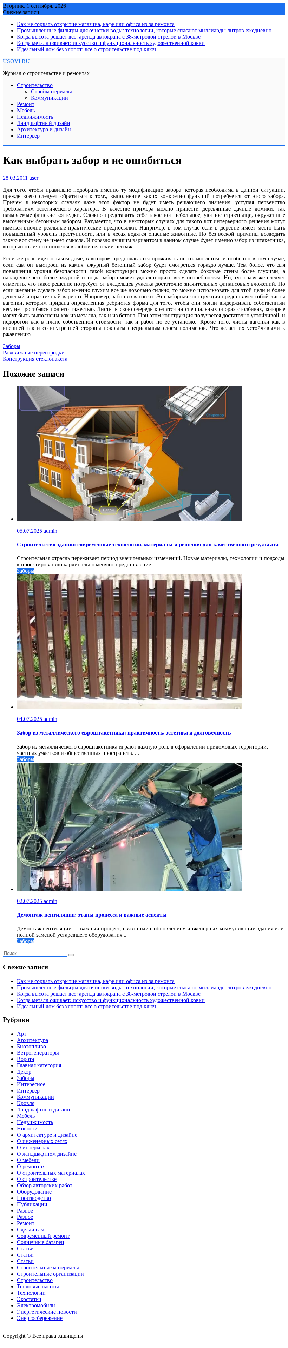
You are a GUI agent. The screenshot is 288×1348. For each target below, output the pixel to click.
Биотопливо (31, 1046)
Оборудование (34, 1192)
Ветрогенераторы (38, 1053)
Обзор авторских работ (44, 1185)
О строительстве (37, 1179)
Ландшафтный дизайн (43, 123)
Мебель (26, 110)
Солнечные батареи (40, 1242)
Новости (27, 1128)
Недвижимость (35, 117)
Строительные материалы (48, 1267)
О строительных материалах (51, 1173)
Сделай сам (30, 1230)
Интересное (31, 1084)
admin (50, 531)
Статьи (25, 1248)
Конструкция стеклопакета (35, 359)
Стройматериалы (51, 91)
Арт (21, 1034)
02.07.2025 (30, 901)
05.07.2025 (30, 531)
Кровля (25, 1103)
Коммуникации (49, 98)
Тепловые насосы (38, 1286)
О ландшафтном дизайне (47, 1154)
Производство (34, 1198)
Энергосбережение (40, 1318)
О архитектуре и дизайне (47, 1135)
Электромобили (36, 1305)
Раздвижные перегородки (34, 353)
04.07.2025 (30, 719)
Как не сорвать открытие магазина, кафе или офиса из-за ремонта (96, 24)
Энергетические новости (47, 1312)
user (33, 178)
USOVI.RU (16, 61)
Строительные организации (50, 1274)
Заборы (11, 346)
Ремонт (25, 104)
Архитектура (32, 1040)
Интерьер (28, 136)
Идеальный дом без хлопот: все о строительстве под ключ (86, 49)
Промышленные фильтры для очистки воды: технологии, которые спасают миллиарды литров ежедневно (144, 30)
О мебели (28, 1160)
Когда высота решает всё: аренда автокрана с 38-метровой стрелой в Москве (109, 37)
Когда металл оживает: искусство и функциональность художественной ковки (111, 43)
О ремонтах (31, 1166)
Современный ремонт (43, 1236)
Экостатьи (29, 1299)
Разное (25, 1211)
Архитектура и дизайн (44, 129)
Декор (24, 1072)
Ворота (25, 1059)
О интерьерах (33, 1147)
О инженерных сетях (42, 1141)
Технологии (31, 1293)
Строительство (35, 85)
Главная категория (39, 1065)
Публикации (32, 1204)
